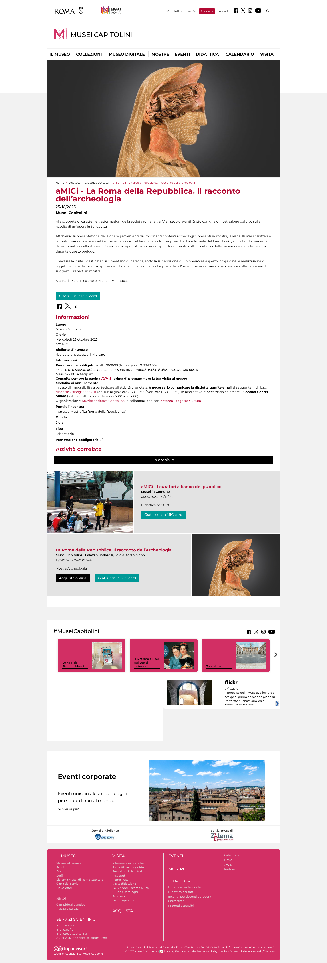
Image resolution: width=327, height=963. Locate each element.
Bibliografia (64, 929)
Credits (222, 951)
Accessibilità (121, 896)
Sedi (61, 898)
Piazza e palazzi (67, 908)
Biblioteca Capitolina (71, 933)
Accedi (224, 11)
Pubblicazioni (66, 925)
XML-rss (269, 951)
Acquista (207, 11)
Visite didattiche (124, 883)
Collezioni (89, 54)
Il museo (60, 54)
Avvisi (228, 864)
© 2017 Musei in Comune (141, 951)
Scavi (60, 867)
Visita (267, 54)
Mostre (160, 54)
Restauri (62, 871)
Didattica (207, 54)
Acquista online (73, 578)
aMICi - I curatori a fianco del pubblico (181, 486)
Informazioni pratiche (128, 863)
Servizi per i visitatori (127, 871)
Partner (229, 869)
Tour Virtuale (215, 666)
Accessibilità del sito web (246, 951)
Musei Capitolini (101, 35)
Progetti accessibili (182, 905)
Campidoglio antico (70, 904)
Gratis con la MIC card (78, 296)
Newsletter (64, 888)
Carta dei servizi (67, 883)
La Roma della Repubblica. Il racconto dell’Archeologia (114, 550)
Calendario (240, 54)
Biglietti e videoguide (128, 867)
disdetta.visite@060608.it (76, 392)
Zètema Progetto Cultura (180, 401)
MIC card (118, 875)
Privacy (168, 951)
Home (60, 182)
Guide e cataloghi (125, 892)
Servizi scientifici (76, 919)
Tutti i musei (183, 11)
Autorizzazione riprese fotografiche (81, 937)
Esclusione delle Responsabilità (195, 951)
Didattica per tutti (97, 182)
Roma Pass (120, 879)
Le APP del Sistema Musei (73, 664)
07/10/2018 (250, 697)
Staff (59, 875)
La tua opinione (123, 900)
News (228, 860)
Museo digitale (127, 54)
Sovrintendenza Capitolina (103, 401)
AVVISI (107, 379)
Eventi (182, 54)
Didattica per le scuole (184, 887)
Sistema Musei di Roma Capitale (79, 879)
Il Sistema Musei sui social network (146, 662)
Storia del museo (68, 863)
